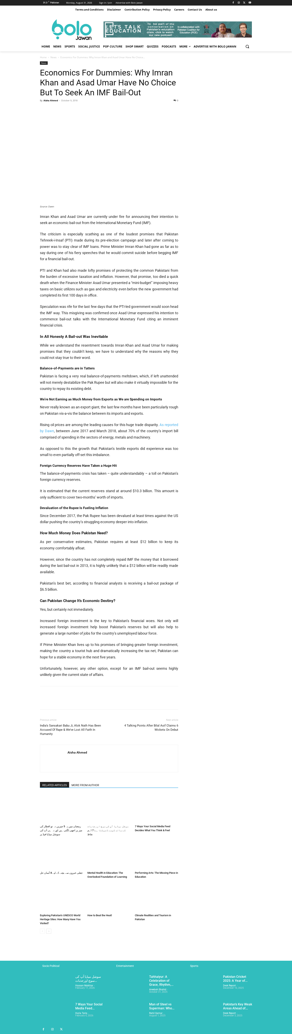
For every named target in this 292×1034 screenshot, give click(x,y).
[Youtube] (250, 3)
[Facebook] (233, 3)
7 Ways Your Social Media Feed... (88, 1006)
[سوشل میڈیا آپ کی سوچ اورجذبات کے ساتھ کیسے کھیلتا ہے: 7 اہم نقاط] (109, 808)
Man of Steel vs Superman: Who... (161, 1006)
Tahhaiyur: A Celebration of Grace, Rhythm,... (161, 981)
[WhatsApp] (71, 109)
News (53, 57)
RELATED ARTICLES (54, 785)
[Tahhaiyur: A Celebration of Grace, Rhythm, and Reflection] (130, 986)
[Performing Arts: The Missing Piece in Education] (156, 855)
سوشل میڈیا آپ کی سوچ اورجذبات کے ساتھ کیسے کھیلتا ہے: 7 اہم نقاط (108, 830)
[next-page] (48, 931)
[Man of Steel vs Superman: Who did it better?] (130, 1014)
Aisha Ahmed (51, 100)
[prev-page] (42, 931)
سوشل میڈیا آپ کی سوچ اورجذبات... (88, 979)
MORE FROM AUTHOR (85, 785)
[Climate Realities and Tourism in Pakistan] (156, 897)
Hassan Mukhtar (84, 985)
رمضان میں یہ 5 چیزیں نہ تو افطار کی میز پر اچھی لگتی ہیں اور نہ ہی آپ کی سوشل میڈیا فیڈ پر (61, 830)
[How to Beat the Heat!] (109, 897)
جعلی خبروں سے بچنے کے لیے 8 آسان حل (61, 872)
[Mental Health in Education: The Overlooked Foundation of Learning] (109, 855)
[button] (247, 46)
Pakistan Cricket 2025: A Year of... (235, 979)
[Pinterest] (62, 109)
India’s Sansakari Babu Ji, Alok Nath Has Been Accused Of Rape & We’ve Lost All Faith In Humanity (70, 730)
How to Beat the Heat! (99, 915)
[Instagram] (239, 3)
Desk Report (229, 985)
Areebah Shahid (157, 989)
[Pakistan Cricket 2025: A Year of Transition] (204, 986)
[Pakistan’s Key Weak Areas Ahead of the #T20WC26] (204, 1014)
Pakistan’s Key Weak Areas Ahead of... (237, 1006)
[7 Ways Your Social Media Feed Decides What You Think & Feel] (156, 808)
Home (43, 57)
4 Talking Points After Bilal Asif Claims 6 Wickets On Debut (151, 728)
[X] (244, 3)
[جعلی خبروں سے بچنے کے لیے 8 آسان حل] (61, 855)
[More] (80, 109)
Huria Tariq (81, 1013)
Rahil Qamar (155, 1013)
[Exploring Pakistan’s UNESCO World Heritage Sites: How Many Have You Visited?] (61, 897)
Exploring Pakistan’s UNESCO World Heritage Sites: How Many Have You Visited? (60, 919)
